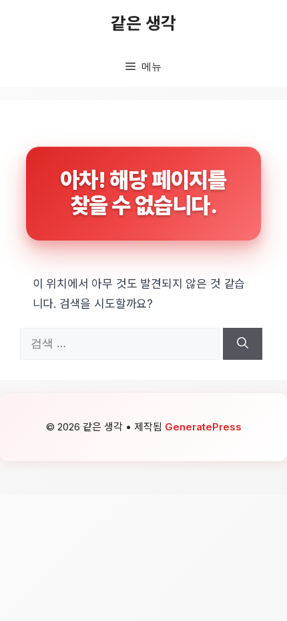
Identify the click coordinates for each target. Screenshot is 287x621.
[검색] (242, 344)
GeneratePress (203, 426)
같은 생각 (143, 23)
